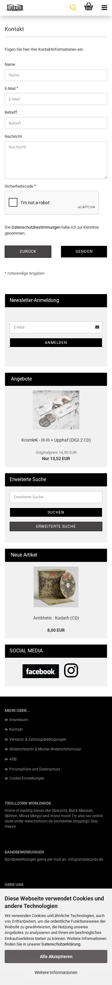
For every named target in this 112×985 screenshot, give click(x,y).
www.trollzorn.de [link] (39, 821)
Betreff (11, 112)
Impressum (18, 720)
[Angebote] (99, 379)
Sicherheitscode (19, 186)
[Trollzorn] (12, 8)
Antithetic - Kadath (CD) (56, 617)
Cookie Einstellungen (26, 778)
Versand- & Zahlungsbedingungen (37, 739)
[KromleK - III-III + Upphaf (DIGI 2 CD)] (56, 410)
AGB (12, 759)
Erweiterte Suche (56, 526)
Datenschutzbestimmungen (36, 227)
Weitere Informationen (56, 972)
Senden (84, 251)
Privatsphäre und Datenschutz (34, 769)
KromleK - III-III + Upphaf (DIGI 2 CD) (56, 440)
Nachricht (13, 136)
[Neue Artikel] (99, 555)
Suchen (56, 512)
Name (10, 64)
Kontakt (16, 729)
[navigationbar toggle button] (104, 8)
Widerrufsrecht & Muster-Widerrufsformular (45, 749)
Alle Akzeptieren (56, 956)
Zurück (28, 251)
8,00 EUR (56, 630)
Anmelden (56, 342)
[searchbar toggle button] (73, 8)
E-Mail (10, 88)
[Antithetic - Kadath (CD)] (56, 587)
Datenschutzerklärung (60, 944)
